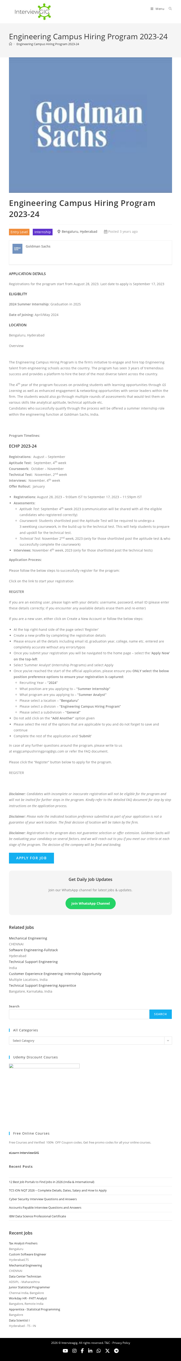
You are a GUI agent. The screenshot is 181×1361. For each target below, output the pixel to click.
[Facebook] (82, 1351)
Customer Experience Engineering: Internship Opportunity (55, 973)
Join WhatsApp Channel (90, 903)
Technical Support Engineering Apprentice (42, 985)
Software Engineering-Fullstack (33, 950)
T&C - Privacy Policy (117, 1343)
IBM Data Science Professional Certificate (37, 1216)
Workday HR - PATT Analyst (28, 1298)
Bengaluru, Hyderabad (79, 231)
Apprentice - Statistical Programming (34, 1309)
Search (14, 1006)
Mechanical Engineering (28, 938)
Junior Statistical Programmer (29, 1287)
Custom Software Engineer (27, 1254)
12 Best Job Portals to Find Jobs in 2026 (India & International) (51, 1182)
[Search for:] (168, 9)
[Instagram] (74, 1351)
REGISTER (16, 591)
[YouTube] (65, 1351)
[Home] (10, 44)
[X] (99, 1351)
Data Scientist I (19, 1320)
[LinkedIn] (90, 1351)
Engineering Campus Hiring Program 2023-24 (47, 44)
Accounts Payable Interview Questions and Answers (45, 1207)
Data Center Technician (25, 1276)
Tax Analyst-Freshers (23, 1243)
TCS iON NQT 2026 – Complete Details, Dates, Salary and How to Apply (58, 1190)
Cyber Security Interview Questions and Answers (43, 1199)
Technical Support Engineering (33, 961)
